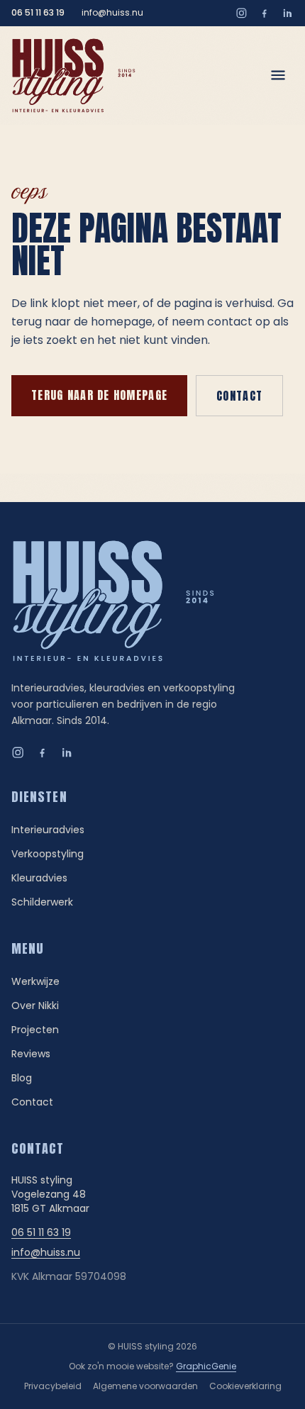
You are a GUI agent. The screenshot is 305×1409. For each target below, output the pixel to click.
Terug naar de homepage (99, 394)
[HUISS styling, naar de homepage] (73, 75)
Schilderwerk (42, 902)
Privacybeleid (53, 1386)
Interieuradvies (47, 830)
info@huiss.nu (112, 12)
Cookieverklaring (245, 1386)
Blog (21, 1078)
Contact (239, 395)
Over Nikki (35, 1005)
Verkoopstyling (47, 854)
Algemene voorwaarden (145, 1386)
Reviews (30, 1054)
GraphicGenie (206, 1366)
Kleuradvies (39, 878)
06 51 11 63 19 (38, 12)
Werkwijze (35, 981)
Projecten (35, 1030)
